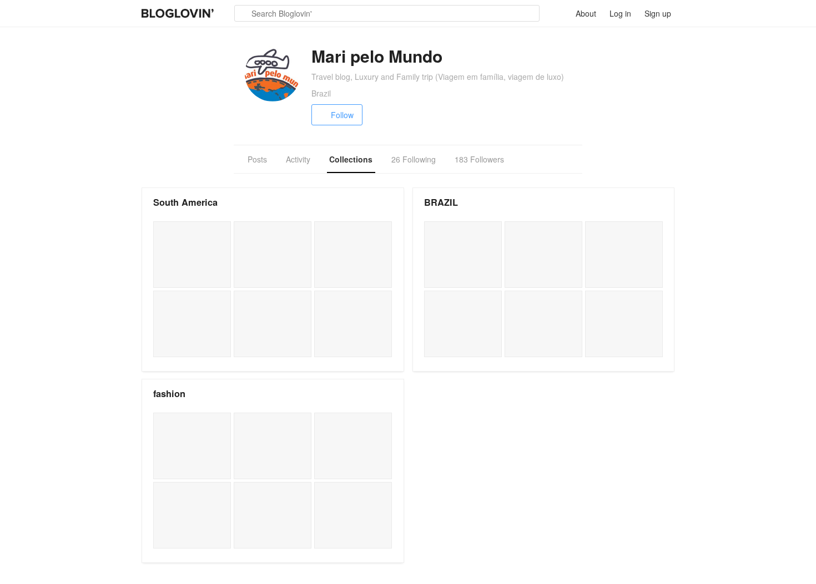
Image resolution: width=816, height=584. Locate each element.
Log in (620, 13)
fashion (169, 393)
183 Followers (479, 159)
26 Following (413, 159)
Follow (342, 114)
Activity (298, 159)
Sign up (657, 13)
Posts (257, 159)
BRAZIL (441, 202)
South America (185, 202)
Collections (350, 159)
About (586, 13)
